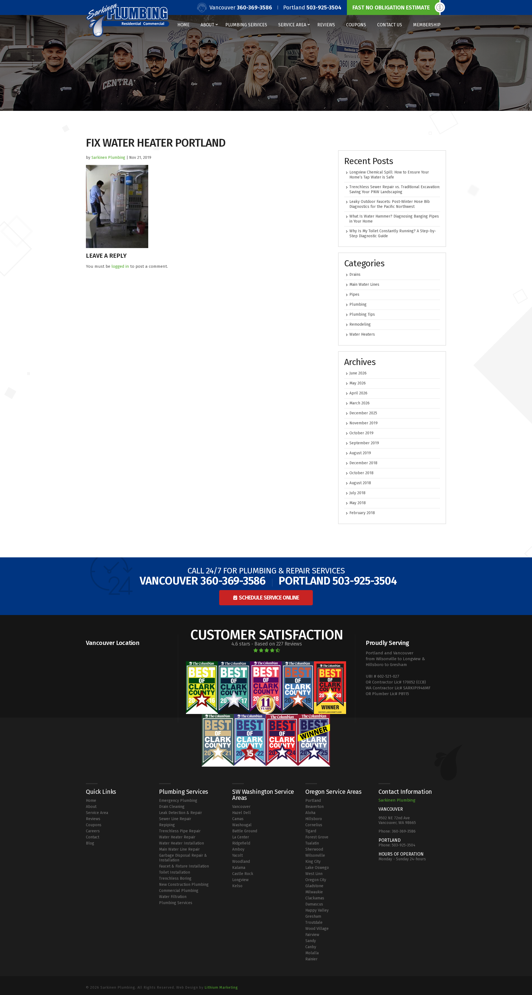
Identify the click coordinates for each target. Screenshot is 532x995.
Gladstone (314, 886)
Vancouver (241, 806)
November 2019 (363, 423)
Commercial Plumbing (178, 890)
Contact (92, 837)
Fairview (312, 934)
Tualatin (312, 843)
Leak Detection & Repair (180, 812)
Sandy (310, 940)
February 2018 (362, 513)
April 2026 (358, 393)
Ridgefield (241, 843)
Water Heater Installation (181, 843)
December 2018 (363, 463)
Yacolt (237, 855)
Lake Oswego (317, 867)
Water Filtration (172, 896)
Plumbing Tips (362, 314)
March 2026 (359, 403)
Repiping (167, 825)
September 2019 (364, 443)
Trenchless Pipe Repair (180, 831)
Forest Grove (316, 837)
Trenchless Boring (175, 878)
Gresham (313, 916)
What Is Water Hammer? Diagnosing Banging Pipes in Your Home (394, 219)
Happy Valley (317, 910)
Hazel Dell (241, 812)
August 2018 (360, 483)
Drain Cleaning (172, 806)
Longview (240, 879)
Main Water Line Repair (179, 849)
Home (183, 24)
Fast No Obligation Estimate (391, 7)
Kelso (237, 886)
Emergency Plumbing (178, 800)
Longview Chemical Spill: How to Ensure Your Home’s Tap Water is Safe (389, 175)
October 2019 (361, 433)
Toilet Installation (174, 872)
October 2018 (361, 473)
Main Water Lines (364, 284)
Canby (310, 947)
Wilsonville (315, 855)
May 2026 (357, 383)
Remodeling (360, 324)
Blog (90, 843)
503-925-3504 (323, 7)
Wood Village (317, 928)
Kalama (238, 867)
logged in (120, 266)
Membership (427, 24)
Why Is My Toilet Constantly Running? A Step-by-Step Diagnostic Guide (392, 233)
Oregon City (315, 879)
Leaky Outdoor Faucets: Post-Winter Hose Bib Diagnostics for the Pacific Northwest (389, 204)
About (207, 24)
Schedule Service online (269, 597)
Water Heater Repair (177, 837)
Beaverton (314, 806)
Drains (354, 274)
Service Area (292, 24)
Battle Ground (244, 831)
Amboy (238, 849)
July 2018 (357, 493)
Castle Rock (242, 873)
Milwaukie (314, 892)
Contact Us (389, 24)
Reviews (326, 24)
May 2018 (357, 503)
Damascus (314, 904)
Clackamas (314, 898)
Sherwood (314, 849)
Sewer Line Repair (175, 819)
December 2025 (363, 413)
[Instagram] (439, 984)
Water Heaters (362, 334)
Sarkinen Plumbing (108, 157)
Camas (238, 819)
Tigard (310, 831)
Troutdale (314, 922)
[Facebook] (436, 984)
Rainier (311, 959)
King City (313, 861)
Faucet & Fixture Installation (184, 866)
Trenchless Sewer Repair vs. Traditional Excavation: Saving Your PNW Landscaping (394, 189)
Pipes (354, 294)
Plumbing (358, 304)
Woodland (241, 861)
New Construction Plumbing (184, 884)
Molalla (312, 953)
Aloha (310, 812)
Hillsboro (313, 819)
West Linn (314, 873)
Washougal (242, 825)
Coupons (356, 24)
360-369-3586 (254, 7)
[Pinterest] (443, 984)
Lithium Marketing (221, 987)
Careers (93, 831)
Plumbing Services (246, 24)
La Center (240, 837)
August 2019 (360, 453)
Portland (313, 800)
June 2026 (358, 373)
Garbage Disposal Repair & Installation (183, 858)
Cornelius (313, 825)
